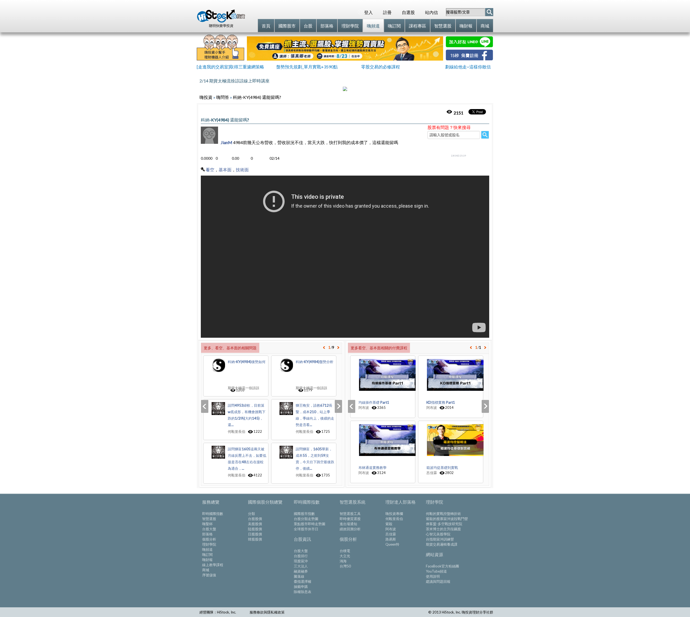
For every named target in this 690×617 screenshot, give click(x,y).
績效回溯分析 (350, 529)
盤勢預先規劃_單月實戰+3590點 (307, 66)
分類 (251, 513)
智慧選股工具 (350, 513)
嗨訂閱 (207, 554)
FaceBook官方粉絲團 (442, 566)
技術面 (242, 169)
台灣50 (345, 566)
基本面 (225, 169)
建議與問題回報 (438, 581)
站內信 (431, 12)
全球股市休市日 (306, 529)
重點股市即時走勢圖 (309, 524)
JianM (226, 142)
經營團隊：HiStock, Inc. (217, 612)
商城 (205, 570)
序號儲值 (209, 575)
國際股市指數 (304, 513)
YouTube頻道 (436, 571)
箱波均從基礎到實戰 (442, 467)
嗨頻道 (207, 549)
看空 (210, 169)
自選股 (408, 12)
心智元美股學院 (438, 534)
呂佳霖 (390, 534)
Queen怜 (392, 544)
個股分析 (209, 539)
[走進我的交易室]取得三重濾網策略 (230, 66)
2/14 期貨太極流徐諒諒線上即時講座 (234, 80)
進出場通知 (348, 524)
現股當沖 (301, 561)
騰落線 (299, 576)
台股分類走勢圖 (306, 519)
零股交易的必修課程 (380, 66)
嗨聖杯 (207, 524)
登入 (368, 12)
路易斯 (390, 539)
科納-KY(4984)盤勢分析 (314, 362)
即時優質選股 (350, 519)
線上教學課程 (212, 565)
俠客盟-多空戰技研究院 (444, 524)
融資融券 (301, 571)
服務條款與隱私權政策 (267, 612)
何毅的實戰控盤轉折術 (443, 513)
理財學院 (209, 544)
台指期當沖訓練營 (440, 539)
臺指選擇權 (302, 581)
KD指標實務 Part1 (440, 402)
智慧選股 (209, 519)
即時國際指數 (212, 513)
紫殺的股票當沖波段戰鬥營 (447, 519)
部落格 (207, 534)
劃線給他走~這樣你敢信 (468, 66)
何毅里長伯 (394, 519)
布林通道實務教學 (372, 467)
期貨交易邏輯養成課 (441, 544)
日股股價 (255, 534)
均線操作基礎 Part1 (373, 402)
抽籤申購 (301, 586)
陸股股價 (255, 529)
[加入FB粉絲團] (469, 58)
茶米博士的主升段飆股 (443, 529)
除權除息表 (302, 592)
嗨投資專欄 (394, 513)
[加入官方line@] (469, 45)
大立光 (345, 556)
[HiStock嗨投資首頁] (221, 21)
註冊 (387, 12)
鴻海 (343, 561)
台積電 (345, 551)
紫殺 (388, 524)
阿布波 (390, 529)
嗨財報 (207, 559)
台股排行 (301, 556)
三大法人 (301, 566)
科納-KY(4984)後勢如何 (246, 362)
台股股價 (255, 519)
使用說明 (433, 576)
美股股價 (255, 524)
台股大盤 (209, 529)
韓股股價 (255, 539)
